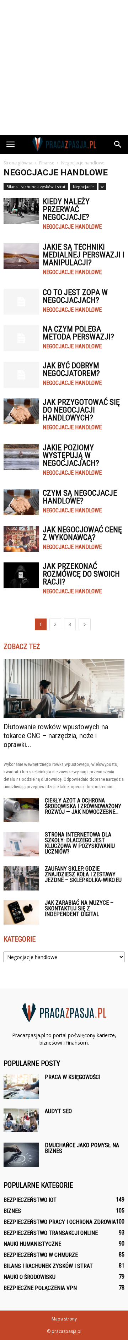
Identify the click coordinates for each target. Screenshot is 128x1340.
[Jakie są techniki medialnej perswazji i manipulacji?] (21, 256)
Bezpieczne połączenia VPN (40, 1288)
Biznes (12, 1211)
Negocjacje (83, 186)
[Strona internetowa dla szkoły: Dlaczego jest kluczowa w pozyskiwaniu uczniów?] (21, 844)
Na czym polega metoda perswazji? (78, 333)
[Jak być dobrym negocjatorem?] (21, 375)
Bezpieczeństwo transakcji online (51, 1233)
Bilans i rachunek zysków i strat (35, 186)
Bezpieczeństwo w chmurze (41, 1255)
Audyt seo (58, 1111)
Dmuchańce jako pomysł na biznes (82, 1148)
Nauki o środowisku (29, 1277)
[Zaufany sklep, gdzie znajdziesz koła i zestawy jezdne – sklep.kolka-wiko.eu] (21, 878)
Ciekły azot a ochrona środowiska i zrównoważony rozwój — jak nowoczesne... (83, 806)
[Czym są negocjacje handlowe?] (21, 502)
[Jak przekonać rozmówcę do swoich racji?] (21, 575)
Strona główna (18, 163)
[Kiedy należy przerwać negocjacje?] (21, 211)
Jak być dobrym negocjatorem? (71, 369)
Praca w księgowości (72, 1077)
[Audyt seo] (21, 1120)
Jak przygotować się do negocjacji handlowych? (81, 410)
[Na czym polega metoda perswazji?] (21, 338)
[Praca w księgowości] (21, 1086)
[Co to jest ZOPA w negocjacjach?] (21, 302)
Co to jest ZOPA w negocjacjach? (75, 296)
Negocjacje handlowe (72, 227)
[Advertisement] (64, 67)
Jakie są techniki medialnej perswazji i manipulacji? (83, 255)
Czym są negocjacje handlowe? (80, 497)
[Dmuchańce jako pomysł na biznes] (21, 1155)
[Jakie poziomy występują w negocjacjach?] (21, 457)
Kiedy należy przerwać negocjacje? (66, 209)
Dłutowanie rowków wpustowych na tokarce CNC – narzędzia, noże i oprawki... (56, 736)
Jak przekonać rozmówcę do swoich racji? (81, 574)
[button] (118, 144)
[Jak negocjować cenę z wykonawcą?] (21, 539)
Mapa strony (64, 1319)
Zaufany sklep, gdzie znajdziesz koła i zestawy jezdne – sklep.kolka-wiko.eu (83, 874)
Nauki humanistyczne (32, 1244)
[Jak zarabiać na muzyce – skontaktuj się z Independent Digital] (21, 912)
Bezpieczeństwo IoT (30, 1200)
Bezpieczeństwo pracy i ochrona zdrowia (60, 1222)
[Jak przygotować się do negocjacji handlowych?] (21, 411)
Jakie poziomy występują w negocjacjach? (71, 455)
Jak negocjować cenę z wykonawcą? (82, 533)
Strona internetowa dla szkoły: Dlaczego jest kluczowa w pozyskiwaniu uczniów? (80, 843)
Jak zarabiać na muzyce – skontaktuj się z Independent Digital (79, 908)
